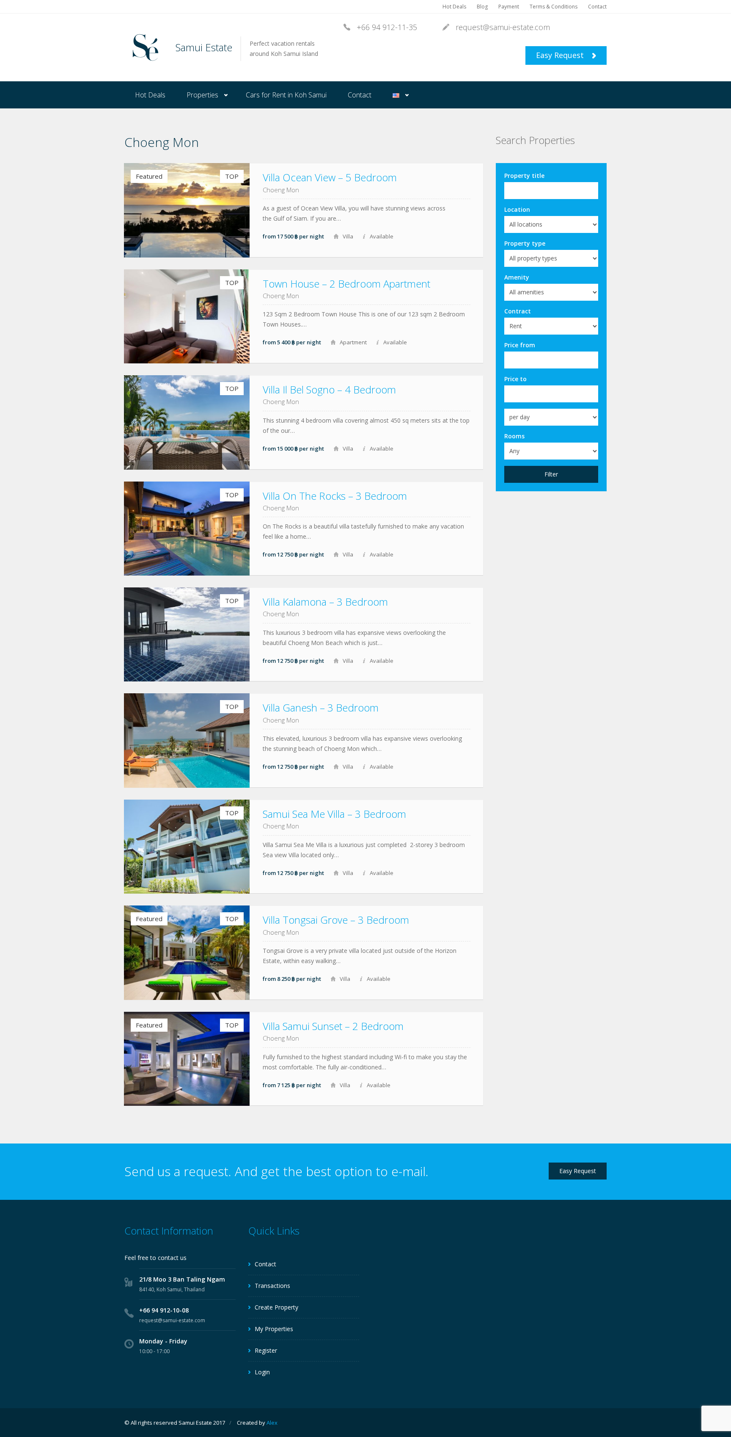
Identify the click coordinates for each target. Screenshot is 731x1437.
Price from (519, 345)
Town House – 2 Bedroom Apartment (346, 284)
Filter (551, 474)
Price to (515, 379)
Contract (517, 311)
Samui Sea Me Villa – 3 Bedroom (334, 814)
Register (266, 1350)
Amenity (516, 277)
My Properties (274, 1329)
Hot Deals (454, 6)
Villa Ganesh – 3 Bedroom (321, 707)
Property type (524, 243)
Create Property (276, 1307)
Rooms (514, 436)
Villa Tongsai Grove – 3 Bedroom (336, 920)
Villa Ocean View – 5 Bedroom (330, 177)
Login (262, 1372)
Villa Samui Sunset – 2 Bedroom (333, 1026)
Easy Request (561, 55)
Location (517, 209)
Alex (272, 1422)
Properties (202, 95)
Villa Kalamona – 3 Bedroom (325, 602)
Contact (597, 6)
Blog (482, 6)
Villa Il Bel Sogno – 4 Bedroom (329, 389)
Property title (524, 176)
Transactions (272, 1286)
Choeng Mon (281, 190)
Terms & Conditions (553, 6)
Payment (508, 6)
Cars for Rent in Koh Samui (286, 95)
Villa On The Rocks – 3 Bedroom (335, 496)
